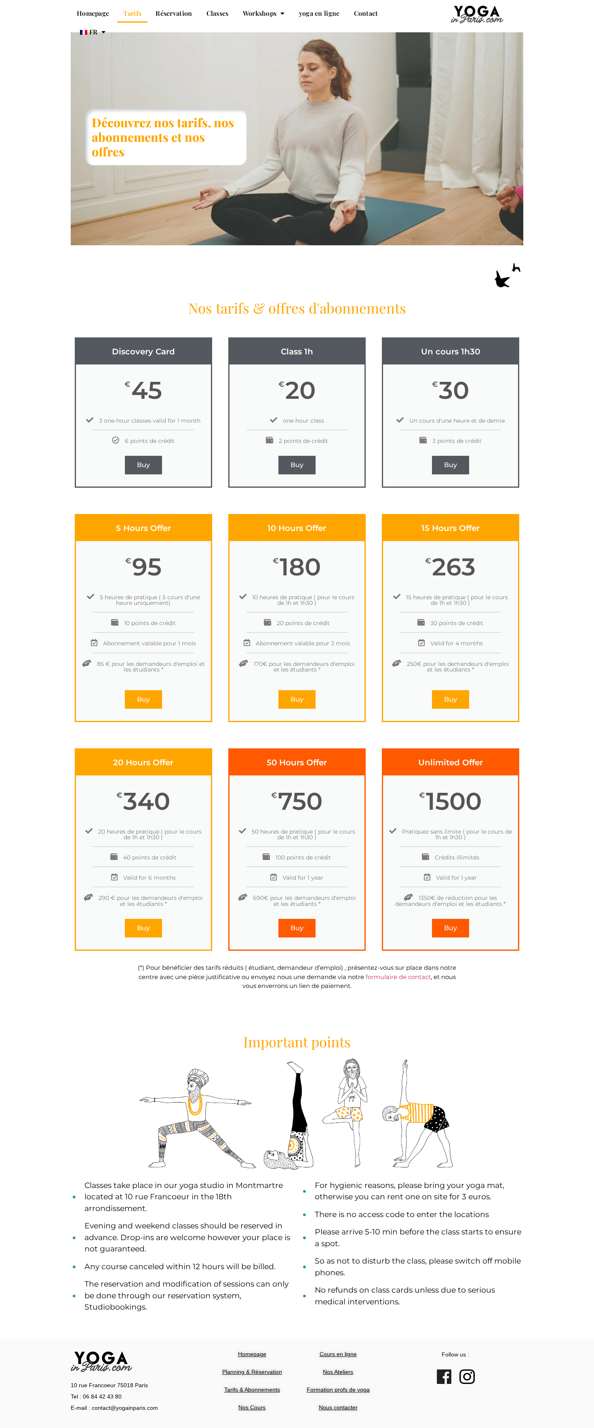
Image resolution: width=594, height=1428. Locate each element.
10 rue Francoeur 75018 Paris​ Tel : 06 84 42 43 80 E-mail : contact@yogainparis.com (114, 1396)
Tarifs (132, 13)
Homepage (93, 13)
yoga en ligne (319, 13)
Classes (217, 13)
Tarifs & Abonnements (252, 1389)
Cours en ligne (338, 1354)
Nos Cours (251, 1407)
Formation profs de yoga (338, 1389)
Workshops (260, 13)
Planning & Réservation (252, 1372)
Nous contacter (338, 1407)
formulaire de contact (398, 977)
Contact (366, 13)
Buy (143, 465)
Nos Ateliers (338, 1372)
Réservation (174, 13)
